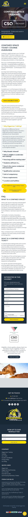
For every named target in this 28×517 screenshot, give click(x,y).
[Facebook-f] (9, 404)
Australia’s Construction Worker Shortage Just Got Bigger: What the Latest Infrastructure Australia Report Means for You (13, 484)
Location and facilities (11, 181)
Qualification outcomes (12, 171)
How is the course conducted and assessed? (13, 167)
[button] (25, 3)
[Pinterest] (18, 404)
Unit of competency (10, 174)
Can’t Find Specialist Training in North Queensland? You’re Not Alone (13, 489)
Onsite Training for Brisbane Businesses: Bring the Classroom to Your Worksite (13, 497)
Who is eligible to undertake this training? (12, 155)
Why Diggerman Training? (13, 126)
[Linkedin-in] (15, 404)
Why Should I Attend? (11, 151)
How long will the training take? (14, 159)
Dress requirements (10, 177)
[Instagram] (12, 404)
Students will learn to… (11, 163)
